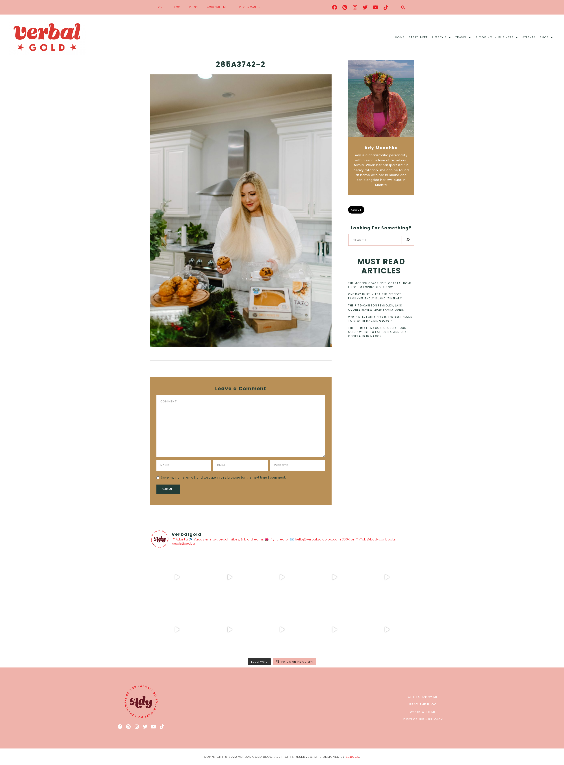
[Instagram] (355, 7)
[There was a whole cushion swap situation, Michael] (177, 577)
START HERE (418, 37)
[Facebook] (335, 7)
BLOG (176, 7)
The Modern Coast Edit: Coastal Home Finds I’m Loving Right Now (380, 285)
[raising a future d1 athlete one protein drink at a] (229, 630)
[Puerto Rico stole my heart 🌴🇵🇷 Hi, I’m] (334, 577)
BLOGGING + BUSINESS (494, 37)
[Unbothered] (177, 630)
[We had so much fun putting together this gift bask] (387, 577)
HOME (160, 7)
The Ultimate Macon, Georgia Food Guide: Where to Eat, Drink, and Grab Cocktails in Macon (378, 332)
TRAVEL (461, 37)
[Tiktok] (386, 7)
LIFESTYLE (439, 37)
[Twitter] (365, 7)
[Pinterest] (345, 7)
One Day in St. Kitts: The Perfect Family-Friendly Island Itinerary (375, 296)
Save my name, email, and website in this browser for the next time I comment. (223, 478)
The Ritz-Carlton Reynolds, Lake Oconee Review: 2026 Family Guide (376, 307)
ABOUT (356, 210)
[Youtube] (376, 7)
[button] (403, 7)
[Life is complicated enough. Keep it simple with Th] (387, 630)
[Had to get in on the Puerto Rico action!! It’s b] (282, 577)
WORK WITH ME (217, 7)
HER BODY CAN (246, 7)
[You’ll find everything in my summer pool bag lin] (229, 577)
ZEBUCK (352, 756)
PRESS (193, 7)
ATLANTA (529, 37)
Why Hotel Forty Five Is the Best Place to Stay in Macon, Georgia (380, 319)
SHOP (544, 37)
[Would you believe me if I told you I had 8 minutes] (334, 630)
